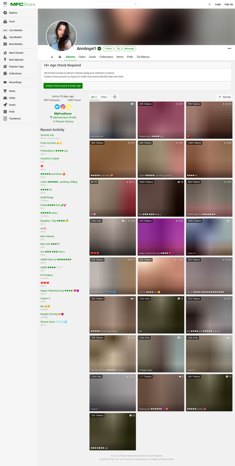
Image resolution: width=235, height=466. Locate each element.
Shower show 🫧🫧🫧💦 (53, 321)
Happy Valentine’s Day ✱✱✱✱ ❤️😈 (59, 290)
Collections (106, 57)
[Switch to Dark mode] (209, 4)
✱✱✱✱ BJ (46, 189)
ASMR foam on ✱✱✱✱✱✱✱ (55, 259)
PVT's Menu (46, 275)
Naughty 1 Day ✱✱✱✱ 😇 (54, 220)
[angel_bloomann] (68, 106)
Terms (122, 459)
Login (218, 4)
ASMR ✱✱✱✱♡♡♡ (51, 267)
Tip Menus (142, 57)
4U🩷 (43, 228)
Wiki (116, 459)
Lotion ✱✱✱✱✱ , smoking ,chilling (58, 182)
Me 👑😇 (45, 306)
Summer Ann (47, 135)
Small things (47, 197)
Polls (130, 57)
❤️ (41, 166)
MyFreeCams (154, 459)
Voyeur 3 (45, 298)
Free (104, 97)
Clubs (82, 57)
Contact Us (130, 459)
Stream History (64, 121)
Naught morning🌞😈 (52, 314)
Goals (92, 57)
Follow (108, 48)
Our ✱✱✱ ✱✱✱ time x (52, 251)
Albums (70, 57)
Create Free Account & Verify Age (63, 85)
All (94, 97)
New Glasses (47, 236)
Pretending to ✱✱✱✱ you (54, 150)
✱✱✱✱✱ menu (48, 212)
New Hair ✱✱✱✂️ (50, 244)
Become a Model (167, 459)
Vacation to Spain (49, 158)
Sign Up (229, 4)
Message (129, 48)
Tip (118, 48)
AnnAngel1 (87, 48)
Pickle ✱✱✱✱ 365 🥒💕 (53, 205)
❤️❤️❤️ (44, 283)
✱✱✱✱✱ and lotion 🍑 (52, 174)
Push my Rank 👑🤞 (51, 143)
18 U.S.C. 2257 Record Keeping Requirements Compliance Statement (136, 456)
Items (120, 57)
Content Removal (141, 459)
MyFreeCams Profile (64, 117)
